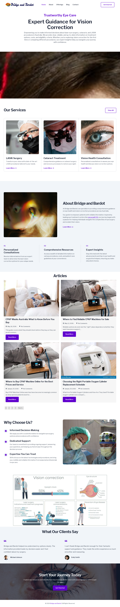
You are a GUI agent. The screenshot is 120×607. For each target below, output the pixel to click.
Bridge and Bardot (55, 603)
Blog (68, 4)
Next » (20, 408)
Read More (12, 337)
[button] (107, 4)
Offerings (59, 4)
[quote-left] (5, 541)
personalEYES (93, 217)
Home (44, 4)
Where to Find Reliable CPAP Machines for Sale (86, 319)
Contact (76, 4)
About (51, 4)
